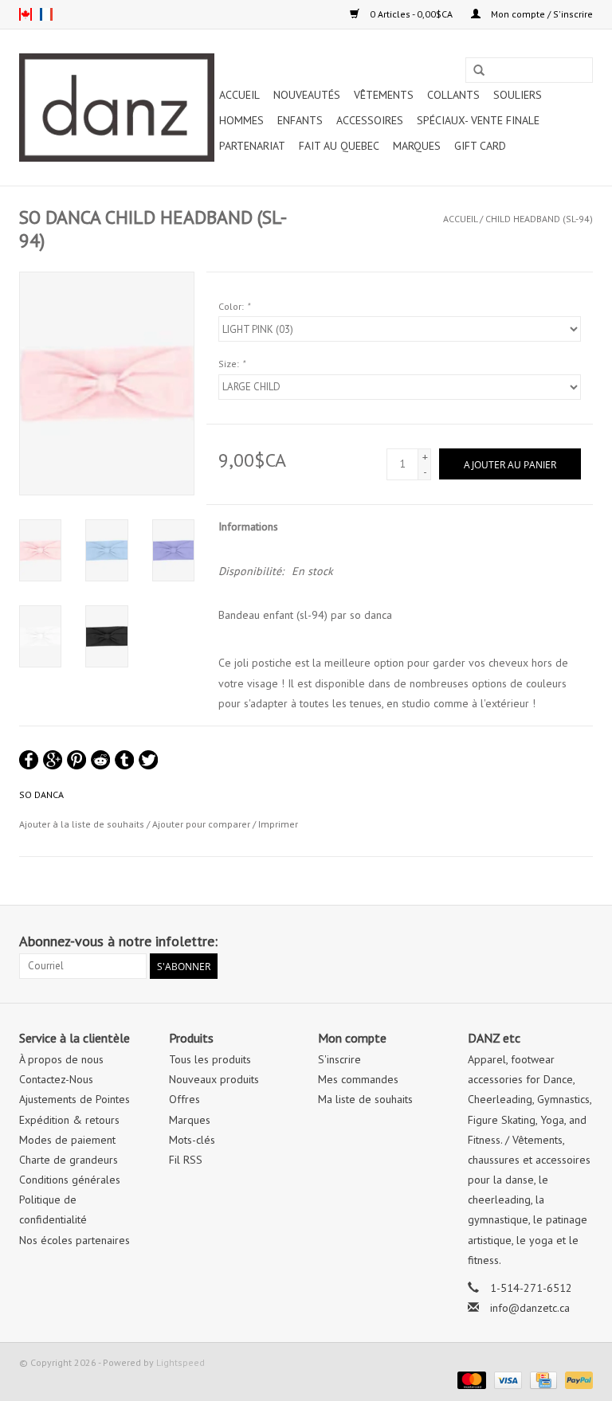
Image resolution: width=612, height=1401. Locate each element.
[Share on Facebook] (28, 759)
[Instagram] (580, 941)
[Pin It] (76, 759)
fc (46, 14)
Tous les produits (210, 1059)
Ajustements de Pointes (74, 1099)
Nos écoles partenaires (74, 1240)
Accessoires (369, 120)
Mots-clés (192, 1140)
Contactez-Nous (56, 1079)
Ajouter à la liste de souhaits (81, 824)
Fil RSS (185, 1159)
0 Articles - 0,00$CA (411, 14)
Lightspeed (180, 1362)
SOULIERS (517, 95)
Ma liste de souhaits (365, 1099)
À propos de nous (61, 1059)
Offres (184, 1099)
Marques (417, 146)
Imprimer (278, 824)
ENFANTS (300, 120)
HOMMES (241, 120)
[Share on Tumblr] (124, 759)
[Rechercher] (478, 70)
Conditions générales (69, 1179)
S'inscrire (339, 1059)
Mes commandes (358, 1079)
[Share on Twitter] (148, 759)
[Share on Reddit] (100, 759)
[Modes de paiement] (470, 1379)
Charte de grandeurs (68, 1159)
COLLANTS (453, 95)
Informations (248, 526)
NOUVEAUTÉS (306, 95)
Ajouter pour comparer (202, 824)
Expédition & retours (69, 1120)
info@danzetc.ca (530, 1308)
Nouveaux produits (214, 1079)
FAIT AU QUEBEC (339, 146)
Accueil (239, 95)
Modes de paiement (67, 1140)
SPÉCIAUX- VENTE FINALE (478, 120)
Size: (231, 364)
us (25, 14)
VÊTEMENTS (384, 95)
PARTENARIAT (252, 146)
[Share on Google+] (52, 759)
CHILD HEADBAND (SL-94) (539, 219)
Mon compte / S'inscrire (540, 14)
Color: (233, 306)
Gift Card (480, 146)
